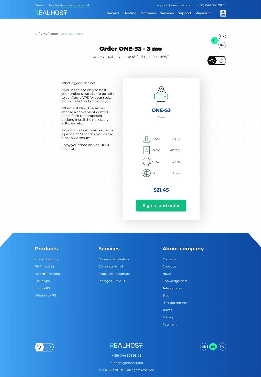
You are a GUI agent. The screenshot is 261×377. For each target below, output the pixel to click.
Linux (53, 34)
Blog (166, 295)
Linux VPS (42, 288)
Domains (148, 13)
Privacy (168, 317)
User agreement (175, 303)
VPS (43, 34)
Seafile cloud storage (114, 274)
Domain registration (113, 259)
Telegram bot (173, 288)
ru (222, 45)
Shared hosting (46, 259)
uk (222, 36)
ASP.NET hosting (47, 274)
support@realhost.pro (173, 5)
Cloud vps (42, 281)
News (167, 274)
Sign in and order (161, 205)
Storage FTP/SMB (111, 281)
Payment (203, 13)
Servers (113, 13)
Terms (167, 310)
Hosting (130, 13)
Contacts (169, 259)
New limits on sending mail (68, 5)
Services (167, 13)
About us (169, 266)
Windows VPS (45, 295)
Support (184, 13)
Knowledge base (175, 281)
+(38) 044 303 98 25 (211, 5)
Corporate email (110, 266)
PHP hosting (44, 266)
